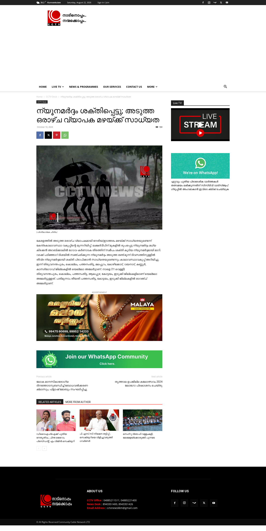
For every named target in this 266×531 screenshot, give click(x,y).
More (151, 86)
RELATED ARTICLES (50, 402)
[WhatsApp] (65, 135)
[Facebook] (203, 2)
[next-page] (44, 448)
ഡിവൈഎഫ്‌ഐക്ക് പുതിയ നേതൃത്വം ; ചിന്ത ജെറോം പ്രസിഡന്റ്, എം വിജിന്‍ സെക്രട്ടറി (55, 438)
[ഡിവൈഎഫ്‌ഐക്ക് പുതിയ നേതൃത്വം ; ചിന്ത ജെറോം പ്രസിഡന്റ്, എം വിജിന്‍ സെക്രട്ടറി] (56, 420)
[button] (225, 87)
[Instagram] (209, 2)
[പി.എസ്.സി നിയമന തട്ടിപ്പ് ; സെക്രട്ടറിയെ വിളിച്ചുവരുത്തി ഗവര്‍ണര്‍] (99, 420)
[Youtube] (227, 2)
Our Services (112, 86)
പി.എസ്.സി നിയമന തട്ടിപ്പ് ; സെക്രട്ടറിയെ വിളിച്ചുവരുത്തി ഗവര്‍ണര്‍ (96, 437)
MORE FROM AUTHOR (78, 402)
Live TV (56, 86)
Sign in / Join (103, 2)
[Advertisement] (133, 55)
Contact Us (134, 86)
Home (43, 86)
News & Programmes (83, 86)
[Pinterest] (56, 135)
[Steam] (215, 2)
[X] (221, 2)
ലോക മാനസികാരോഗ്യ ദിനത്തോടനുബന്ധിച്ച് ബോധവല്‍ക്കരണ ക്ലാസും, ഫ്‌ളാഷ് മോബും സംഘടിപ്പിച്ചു (62, 385)
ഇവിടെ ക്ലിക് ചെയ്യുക (214, 189)
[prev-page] (38, 448)
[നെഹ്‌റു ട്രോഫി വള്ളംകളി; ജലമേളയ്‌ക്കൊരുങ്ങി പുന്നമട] (142, 420)
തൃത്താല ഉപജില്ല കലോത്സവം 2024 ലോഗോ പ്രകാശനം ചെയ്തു (138, 383)
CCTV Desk (51, 96)
